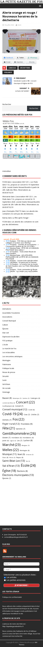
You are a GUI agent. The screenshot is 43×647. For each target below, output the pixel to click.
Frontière (26, 424)
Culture (5, 325)
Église (9, 471)
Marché (11, 444)
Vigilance (8, 72)
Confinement (8, 406)
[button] (39, 5)
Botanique (17, 398)
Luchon (28, 440)
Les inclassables (8, 352)
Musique (9, 454)
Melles (10, 450)
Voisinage (6, 392)
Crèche (35, 414)
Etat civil (5, 333)
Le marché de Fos (9, 348)
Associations (7, 317)
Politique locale (8, 368)
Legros (13, 441)
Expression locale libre (10, 336)
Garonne (20, 429)
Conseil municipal (14, 409)
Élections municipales (18, 475)
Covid (31, 410)
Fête (8, 428)
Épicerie (5, 329)
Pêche (12, 457)
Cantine (25, 398)
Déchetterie (25, 68)
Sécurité (5, 376)
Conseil (19, 406)
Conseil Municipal (9, 321)
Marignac (25, 445)
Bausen (7, 398)
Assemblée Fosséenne (11, 313)
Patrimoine (6, 364)
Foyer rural (11, 423)
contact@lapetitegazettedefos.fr (16, 537)
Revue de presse (8, 372)
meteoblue (6, 171)
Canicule (12, 68)
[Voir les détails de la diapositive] (21, 287)
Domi (19, 25)
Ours (5, 457)
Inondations (28, 438)
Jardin (5, 440)
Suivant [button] (37, 287)
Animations (6, 309)
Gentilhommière (19, 433)
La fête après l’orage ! (20, 218)
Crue (27, 414)
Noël (21, 454)
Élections (22, 471)
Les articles (11, 577)
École (28, 465)
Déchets (6, 420)
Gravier (6, 437)
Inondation (17, 438)
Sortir (4, 380)
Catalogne (35, 398)
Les (19, 440)
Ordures (29, 454)
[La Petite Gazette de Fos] (21, 2)
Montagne (6, 360)
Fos (18, 419)
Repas (19, 457)
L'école (5, 344)
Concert (25, 402)
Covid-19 (12, 414)
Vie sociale (6, 388)
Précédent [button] (5, 287)
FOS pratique (7, 340)
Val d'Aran (6, 384)
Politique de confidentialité (12, 597)
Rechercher (6, 104)
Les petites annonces (15, 580)
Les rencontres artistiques (12, 356)
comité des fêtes (8, 403)
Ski (28, 461)
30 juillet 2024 (9, 25)
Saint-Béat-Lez (13, 460)
